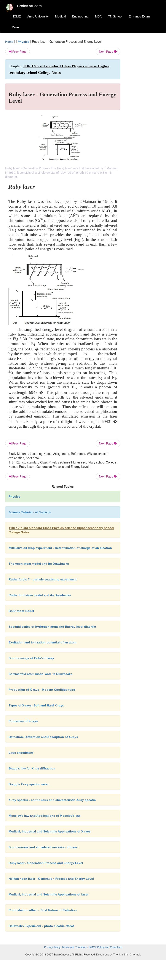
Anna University (38, 16)
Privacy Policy (52, 947)
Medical (60, 16)
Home (9, 41)
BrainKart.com (29, 6)
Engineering (80, 16)
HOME (16, 16)
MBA (98, 16)
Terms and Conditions (75, 947)
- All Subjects (30, 512)
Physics (23, 41)
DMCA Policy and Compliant (105, 947)
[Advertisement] (144, 104)
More (15, 27)
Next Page (106, 51)
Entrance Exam (139, 16)
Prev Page (19, 51)
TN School (115, 16)
